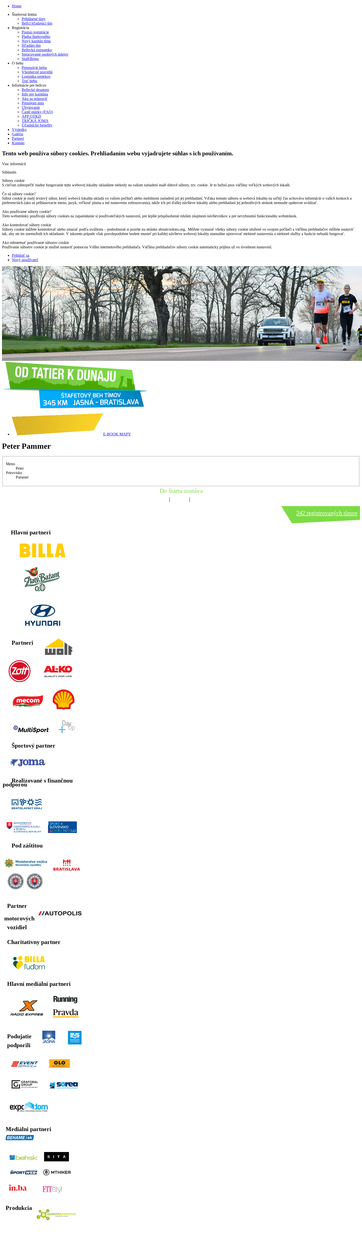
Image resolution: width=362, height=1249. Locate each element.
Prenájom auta (33, 103)
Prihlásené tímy (34, 19)
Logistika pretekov (36, 76)
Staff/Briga (30, 59)
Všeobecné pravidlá (37, 72)
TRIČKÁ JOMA (35, 121)
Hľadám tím (31, 45)
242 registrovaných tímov (327, 513)
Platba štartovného (36, 36)
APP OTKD (31, 116)
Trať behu (29, 81)
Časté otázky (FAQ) (37, 112)
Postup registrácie (35, 32)
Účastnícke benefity (37, 125)
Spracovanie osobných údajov (45, 54)
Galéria (17, 134)
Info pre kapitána (35, 94)
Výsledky (19, 130)
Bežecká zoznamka (37, 50)
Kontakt (18, 143)
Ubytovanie (31, 107)
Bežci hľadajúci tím (37, 23)
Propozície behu (34, 67)
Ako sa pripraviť (35, 98)
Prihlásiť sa (20, 255)
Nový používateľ (25, 260)
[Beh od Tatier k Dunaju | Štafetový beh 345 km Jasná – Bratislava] (74, 407)
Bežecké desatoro (35, 90)
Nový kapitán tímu (36, 41)
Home (16, 6)
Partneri (18, 138)
